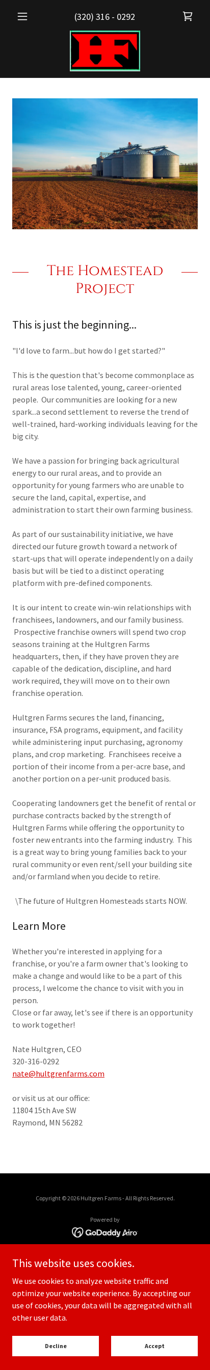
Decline (56, 1346)
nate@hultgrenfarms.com (58, 1073)
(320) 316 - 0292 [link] (104, 16)
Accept (155, 1346)
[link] (187, 16)
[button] (26, 16)
